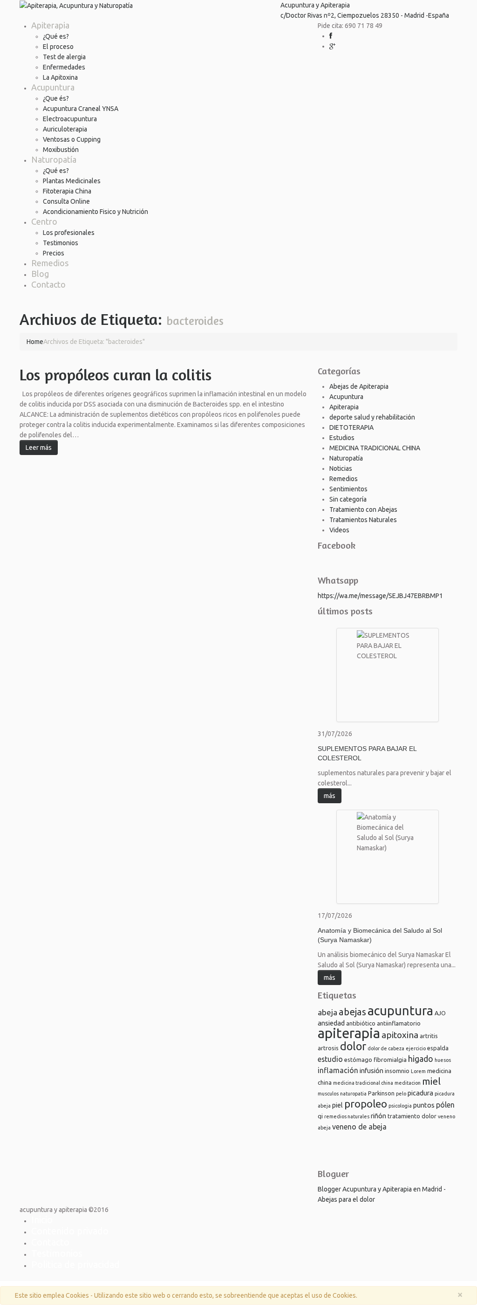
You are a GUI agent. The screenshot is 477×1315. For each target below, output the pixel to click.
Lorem (418, 1071)
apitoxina (400, 1035)
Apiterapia (50, 25)
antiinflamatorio (399, 1023)
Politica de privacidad (75, 1264)
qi (320, 1116)
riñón (378, 1116)
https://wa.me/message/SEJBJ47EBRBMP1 (380, 595)
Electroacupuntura (70, 119)
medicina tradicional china (363, 1083)
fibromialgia (390, 1059)
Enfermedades (64, 67)
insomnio (397, 1070)
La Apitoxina (60, 77)
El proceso (58, 46)
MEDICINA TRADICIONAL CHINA (374, 448)
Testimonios (60, 243)
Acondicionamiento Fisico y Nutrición (95, 211)
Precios (53, 253)
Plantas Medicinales (72, 181)
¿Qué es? (56, 36)
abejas (352, 1011)
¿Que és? (56, 98)
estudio (330, 1059)
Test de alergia (64, 57)
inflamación (338, 1070)
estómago (358, 1059)
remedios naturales (346, 1116)
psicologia (400, 1105)
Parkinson (381, 1093)
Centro (44, 221)
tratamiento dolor (412, 1116)
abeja (327, 1012)
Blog (40, 273)
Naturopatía (53, 159)
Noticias (340, 468)
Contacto (48, 284)
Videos (339, 530)
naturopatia (353, 1093)
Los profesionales (69, 232)
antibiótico (360, 1023)
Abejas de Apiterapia (358, 386)
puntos (424, 1105)
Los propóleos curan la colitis (115, 374)
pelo (401, 1093)
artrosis (328, 1048)
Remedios (49, 263)
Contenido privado (70, 1230)
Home (35, 341)
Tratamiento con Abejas (363, 509)
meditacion (408, 1083)
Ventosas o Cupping (72, 139)
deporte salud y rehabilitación (372, 417)
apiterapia (349, 1033)
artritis (429, 1036)
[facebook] (330, 36)
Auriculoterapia (65, 129)
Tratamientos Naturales (363, 519)
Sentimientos (348, 489)
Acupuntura (53, 87)
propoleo (365, 1103)
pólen (445, 1105)
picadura (420, 1093)
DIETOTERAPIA (351, 427)
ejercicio (416, 1048)
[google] (332, 46)
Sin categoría (348, 499)
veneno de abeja (359, 1126)
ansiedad (331, 1023)
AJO (440, 1013)
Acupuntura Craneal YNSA (80, 108)
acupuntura (400, 1011)
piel (337, 1105)
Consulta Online (66, 201)
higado (420, 1058)
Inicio (42, 1219)
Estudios (341, 437)
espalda (438, 1048)
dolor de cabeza (386, 1048)
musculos (328, 1093)
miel (431, 1081)
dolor (353, 1046)
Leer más (39, 447)
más (329, 795)
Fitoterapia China (67, 191)
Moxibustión (61, 149)
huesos (443, 1060)
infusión (371, 1070)
